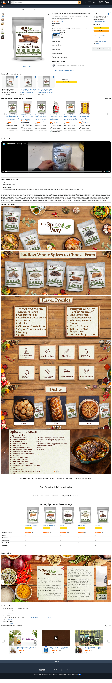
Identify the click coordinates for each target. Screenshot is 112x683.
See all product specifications (60, 57)
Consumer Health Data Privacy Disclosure (57, 674)
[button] (3, 6)
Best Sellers (32, 6)
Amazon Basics (24, 6)
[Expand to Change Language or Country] (60, 670)
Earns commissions (21, 143)
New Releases (40, 6)
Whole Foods (54, 6)
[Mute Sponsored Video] (35, 644)
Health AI (8, 6)
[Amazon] (5, 2)
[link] (28, 81)
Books (68, 6)
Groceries (47, 6)
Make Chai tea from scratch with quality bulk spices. (19, 144)
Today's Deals (62, 6)
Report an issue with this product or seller (64, 70)
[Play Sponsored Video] (56, 638)
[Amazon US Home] (42, 670)
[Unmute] (109, 171)
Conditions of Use (37, 674)
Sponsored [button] (3, 627)
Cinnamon (45, 9)
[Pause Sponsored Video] (35, 641)
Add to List (95, 54)
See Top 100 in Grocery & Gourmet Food (41, 617)
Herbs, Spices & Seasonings (26, 9)
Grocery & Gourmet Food (6, 9)
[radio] (2, 14)
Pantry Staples (16, 9)
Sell (80, 6)
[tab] (55, 337)
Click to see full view (28, 66)
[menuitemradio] (107, 171)
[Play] (2, 171)
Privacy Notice (45, 674)
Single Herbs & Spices (37, 9)
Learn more (59, 67)
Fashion (84, 6)
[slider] (53, 171)
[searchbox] (46, 2)
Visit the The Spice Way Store (59, 19)
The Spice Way (102, 35)
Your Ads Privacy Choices (72, 674)
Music (94, 6)
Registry (90, 6)
